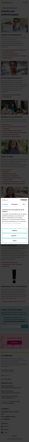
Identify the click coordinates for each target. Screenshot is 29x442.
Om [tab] (24, 204)
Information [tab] (14, 204)
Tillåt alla (14, 230)
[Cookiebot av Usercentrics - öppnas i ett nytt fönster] (20, 200)
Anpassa (13, 235)
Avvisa (14, 240)
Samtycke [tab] (5, 204)
